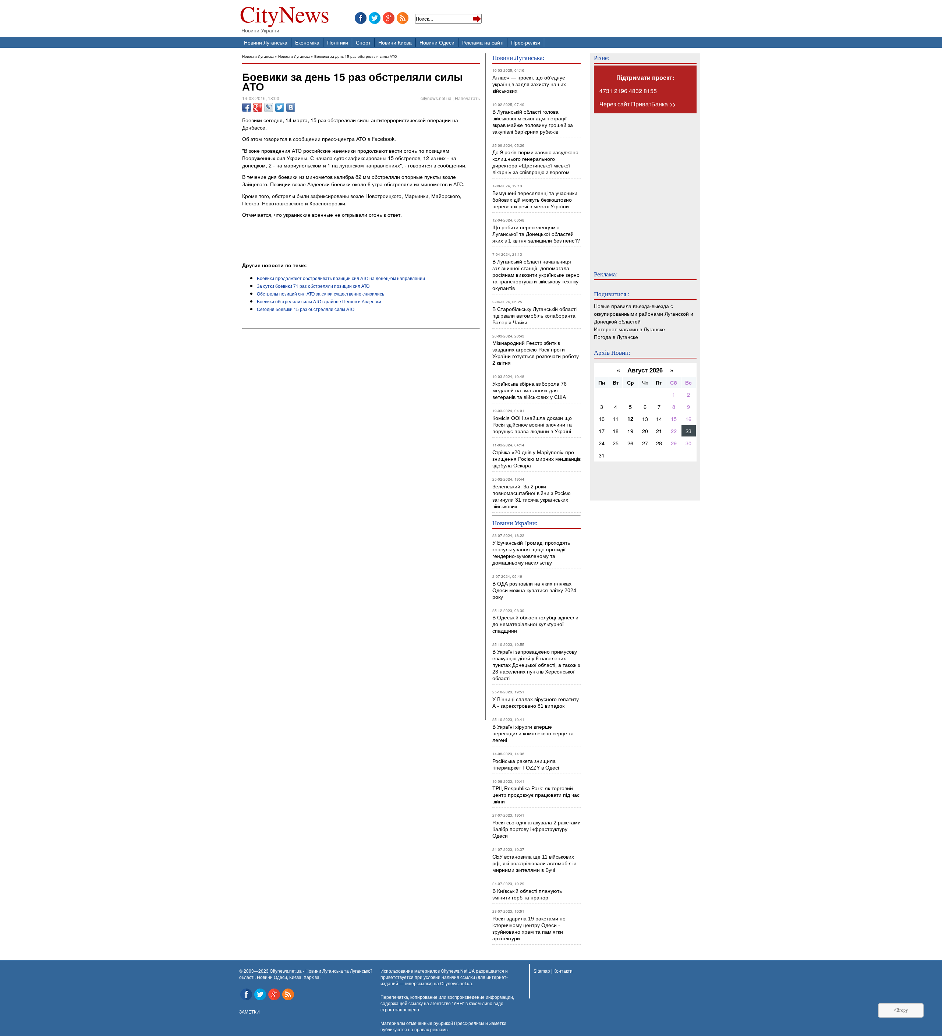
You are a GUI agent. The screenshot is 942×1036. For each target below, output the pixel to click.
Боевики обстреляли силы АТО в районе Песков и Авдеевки (319, 301)
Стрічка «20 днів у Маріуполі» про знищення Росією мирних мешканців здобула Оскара (536, 459)
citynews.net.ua (436, 98)
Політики (337, 42)
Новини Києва (395, 42)
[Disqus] (361, 431)
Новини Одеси (436, 42)
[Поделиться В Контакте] (290, 107)
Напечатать (467, 98)
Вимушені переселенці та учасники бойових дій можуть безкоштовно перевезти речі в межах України (534, 199)
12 (630, 418)
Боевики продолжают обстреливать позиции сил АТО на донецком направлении (341, 278)
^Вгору (901, 1010)
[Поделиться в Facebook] (246, 107)
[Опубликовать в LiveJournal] (268, 107)
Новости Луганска (258, 56)
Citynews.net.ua (456, 983)
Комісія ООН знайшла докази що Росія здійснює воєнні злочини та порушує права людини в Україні (532, 424)
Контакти (563, 971)
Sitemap (542, 971)
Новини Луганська (265, 42)
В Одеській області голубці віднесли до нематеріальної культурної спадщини (535, 624)
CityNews (284, 16)
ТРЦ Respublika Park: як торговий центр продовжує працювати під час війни (536, 795)
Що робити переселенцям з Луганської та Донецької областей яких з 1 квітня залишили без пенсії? (536, 234)
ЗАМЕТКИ (249, 1011)
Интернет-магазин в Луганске (629, 329)
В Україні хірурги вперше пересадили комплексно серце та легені (533, 733)
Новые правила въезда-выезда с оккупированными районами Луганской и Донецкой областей (643, 313)
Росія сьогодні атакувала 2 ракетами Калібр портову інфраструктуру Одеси (536, 829)
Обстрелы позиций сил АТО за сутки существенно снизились (320, 293)
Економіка (307, 42)
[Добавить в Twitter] (279, 107)
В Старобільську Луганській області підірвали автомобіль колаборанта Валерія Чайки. (535, 315)
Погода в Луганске (616, 336)
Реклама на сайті (482, 42)
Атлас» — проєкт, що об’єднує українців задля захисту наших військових (529, 84)
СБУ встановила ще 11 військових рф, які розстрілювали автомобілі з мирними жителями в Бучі (534, 863)
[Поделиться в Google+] (257, 107)
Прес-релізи (525, 42)
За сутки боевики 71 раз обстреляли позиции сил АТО (313, 286)
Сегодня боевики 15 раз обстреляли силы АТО (305, 309)
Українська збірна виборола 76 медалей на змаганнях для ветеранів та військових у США (529, 390)
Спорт (363, 42)
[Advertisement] (328, 241)
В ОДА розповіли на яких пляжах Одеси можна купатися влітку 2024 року (534, 590)
